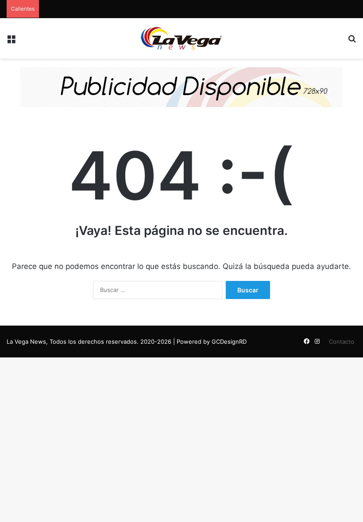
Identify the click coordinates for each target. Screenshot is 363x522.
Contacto (341, 341)
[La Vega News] (181, 38)
